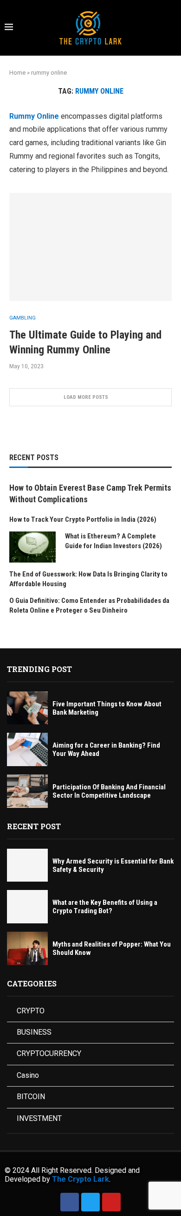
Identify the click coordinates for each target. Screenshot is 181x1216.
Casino (28, 1075)
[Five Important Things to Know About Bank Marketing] (27, 708)
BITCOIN (31, 1096)
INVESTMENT (39, 1118)
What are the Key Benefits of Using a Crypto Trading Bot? (104, 906)
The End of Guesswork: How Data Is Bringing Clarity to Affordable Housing (88, 579)
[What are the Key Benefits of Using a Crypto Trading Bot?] (27, 906)
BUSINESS (34, 1032)
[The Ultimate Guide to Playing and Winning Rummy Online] (90, 247)
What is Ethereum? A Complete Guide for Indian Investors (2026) (113, 541)
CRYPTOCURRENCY (49, 1053)
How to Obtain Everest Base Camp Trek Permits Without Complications (90, 493)
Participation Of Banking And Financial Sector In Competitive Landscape (109, 791)
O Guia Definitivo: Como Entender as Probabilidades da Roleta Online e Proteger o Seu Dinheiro (89, 605)
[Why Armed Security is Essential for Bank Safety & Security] (27, 865)
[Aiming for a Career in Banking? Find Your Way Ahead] (27, 749)
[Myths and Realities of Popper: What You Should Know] (27, 948)
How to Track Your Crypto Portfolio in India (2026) (82, 519)
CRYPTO (31, 1010)
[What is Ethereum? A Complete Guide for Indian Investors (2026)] (32, 547)
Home (17, 72)
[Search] (171, 28)
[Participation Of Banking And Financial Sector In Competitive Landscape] (27, 791)
